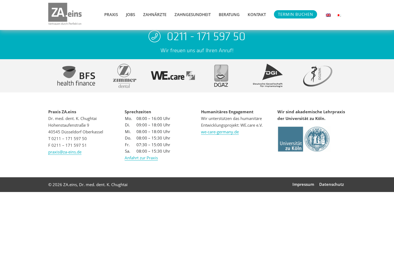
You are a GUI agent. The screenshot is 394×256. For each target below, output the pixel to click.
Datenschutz (331, 184)
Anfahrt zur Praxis (141, 157)
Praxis (111, 14)
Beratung (229, 14)
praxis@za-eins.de (64, 152)
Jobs (130, 14)
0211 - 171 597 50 (206, 36)
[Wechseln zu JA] (338, 15)
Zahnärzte (154, 14)
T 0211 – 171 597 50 (67, 138)
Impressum (303, 184)
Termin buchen (295, 14)
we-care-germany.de (220, 131)
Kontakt (257, 14)
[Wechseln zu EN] (328, 15)
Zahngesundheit (192, 14)
